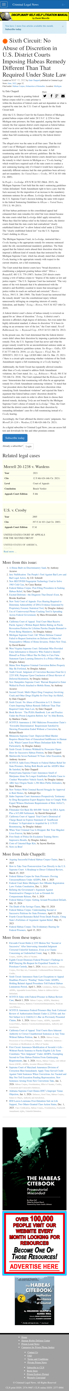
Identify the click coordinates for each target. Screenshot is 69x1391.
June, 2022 (12, 83)
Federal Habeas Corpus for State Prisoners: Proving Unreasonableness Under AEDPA (33, 878)
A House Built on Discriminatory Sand (27, 567)
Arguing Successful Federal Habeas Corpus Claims (33, 859)
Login (28, 446)
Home (24, 1337)
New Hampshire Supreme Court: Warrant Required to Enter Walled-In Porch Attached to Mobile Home (37, 683)
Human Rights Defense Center (35, 1340)
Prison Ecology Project (38, 1374)
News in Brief (15, 846)
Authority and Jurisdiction (33, 1097)
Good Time (45, 1094)
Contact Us (32, 1352)
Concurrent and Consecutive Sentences (24, 1087)
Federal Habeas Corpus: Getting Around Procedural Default (37, 899)
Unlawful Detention (33, 1111)
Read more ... (10, 551)
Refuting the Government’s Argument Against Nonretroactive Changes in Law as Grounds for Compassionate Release (31, 893)
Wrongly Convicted (36, 1377)
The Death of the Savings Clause (24, 906)
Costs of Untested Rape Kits (22, 843)
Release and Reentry (50, 966)
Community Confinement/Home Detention (44, 970)
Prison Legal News (30, 1343)
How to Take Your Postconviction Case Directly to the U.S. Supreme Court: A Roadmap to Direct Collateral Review (37, 868)
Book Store (32, 1370)
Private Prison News (37, 1362)
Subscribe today (13, 29)
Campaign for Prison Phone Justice (37, 1347)
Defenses (36, 1094)
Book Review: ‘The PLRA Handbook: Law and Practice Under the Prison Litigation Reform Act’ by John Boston (36, 714)
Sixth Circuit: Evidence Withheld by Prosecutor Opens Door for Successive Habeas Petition (35, 751)
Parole (38, 1060)
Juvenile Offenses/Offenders (41, 1064)
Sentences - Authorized (43, 1040)
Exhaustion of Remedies (35, 86)
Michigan (57, 86)
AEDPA (19, 956)
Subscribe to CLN (35, 1367)
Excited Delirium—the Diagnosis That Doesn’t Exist (34, 594)
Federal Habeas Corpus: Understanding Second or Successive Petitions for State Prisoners (32, 911)
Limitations (47, 987)
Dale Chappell (34, 80)
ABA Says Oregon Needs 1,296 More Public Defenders (35, 782)
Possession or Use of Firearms (21, 1040)
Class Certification (22, 1108)
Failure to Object (15, 1097)
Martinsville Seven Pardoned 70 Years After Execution (35, 756)
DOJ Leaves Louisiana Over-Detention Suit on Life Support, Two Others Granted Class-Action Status (33, 1102)
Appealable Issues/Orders (27, 990)
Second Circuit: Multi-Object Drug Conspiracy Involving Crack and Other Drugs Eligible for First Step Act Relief (36, 693)
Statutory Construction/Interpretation (40, 1003)
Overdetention (34, 1084)
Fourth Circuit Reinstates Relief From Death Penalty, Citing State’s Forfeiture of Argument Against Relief (37, 918)
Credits (12, 973)
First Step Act (21, 970)
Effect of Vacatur (30, 956)
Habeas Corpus (19, 86)
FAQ (29, 1355)
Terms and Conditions (37, 1359)
